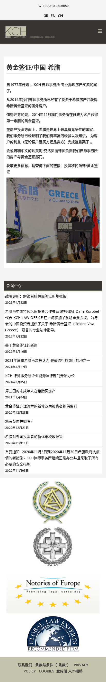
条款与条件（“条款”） (53, 664)
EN (53, 15)
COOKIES (46, 671)
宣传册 (62, 671)
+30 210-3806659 (55, 6)
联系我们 (25, 664)
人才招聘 (75, 671)
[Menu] (100, 31)
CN (60, 15)
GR (45, 15)
